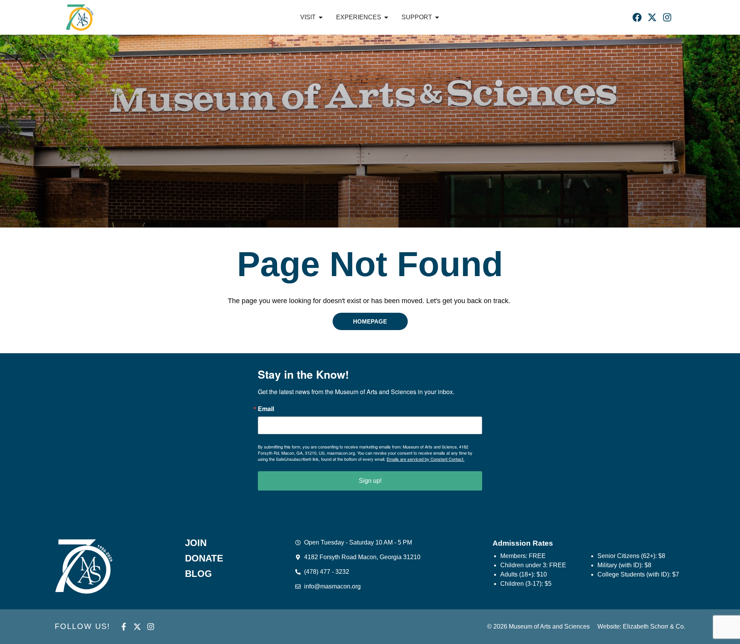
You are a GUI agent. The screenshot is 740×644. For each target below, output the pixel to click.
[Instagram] (667, 17)
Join (196, 543)
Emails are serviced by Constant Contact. (425, 459)
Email (266, 409)
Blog (198, 574)
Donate (204, 558)
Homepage (370, 321)
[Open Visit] (321, 17)
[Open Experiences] (386, 17)
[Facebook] (637, 17)
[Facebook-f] (124, 626)
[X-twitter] (652, 17)
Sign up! (370, 480)
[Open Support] (437, 17)
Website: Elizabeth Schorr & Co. (641, 626)
